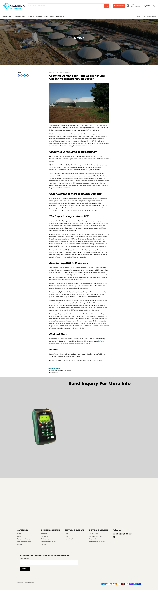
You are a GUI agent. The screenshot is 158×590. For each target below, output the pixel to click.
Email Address (24, 559)
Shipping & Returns (149, 17)
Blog (52, 17)
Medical (19, 544)
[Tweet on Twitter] (21, 75)
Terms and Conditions (95, 536)
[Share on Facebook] (19, 75)
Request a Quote (119, 5)
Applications (6, 17)
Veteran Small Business (48, 542)
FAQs (66, 536)
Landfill (19, 536)
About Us (44, 534)
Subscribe (24, 569)
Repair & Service (42, 17)
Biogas (19, 534)
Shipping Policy (93, 534)
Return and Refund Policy (97, 542)
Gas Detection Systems (24, 542)
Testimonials (45, 539)
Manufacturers (20, 17)
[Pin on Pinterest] (27, 75)
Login (148, 5)
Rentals (31, 17)
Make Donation (69, 539)
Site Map (44, 544)
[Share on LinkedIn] (24, 75)
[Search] (106, 6)
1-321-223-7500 (135, 6)
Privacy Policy (93, 539)
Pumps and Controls (23, 539)
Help (138, 17)
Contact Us (60, 17)
